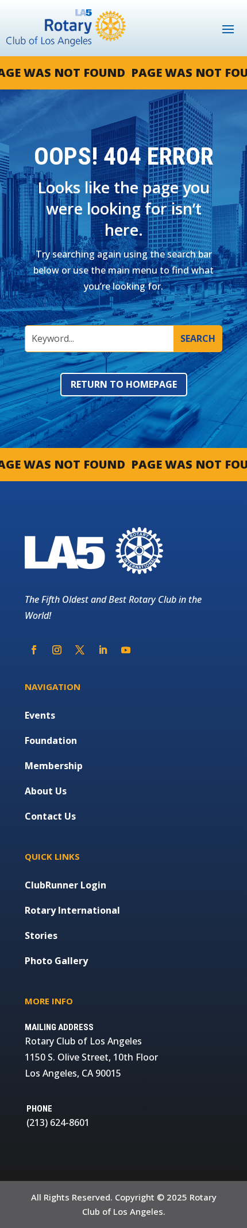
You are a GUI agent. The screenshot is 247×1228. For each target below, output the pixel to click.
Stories (41, 935)
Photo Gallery (56, 960)
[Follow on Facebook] (34, 650)
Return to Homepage (124, 384)
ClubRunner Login (65, 885)
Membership (54, 765)
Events (40, 715)
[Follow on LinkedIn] (103, 650)
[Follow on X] (80, 650)
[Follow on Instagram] (57, 650)
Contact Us (50, 816)
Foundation (51, 740)
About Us (46, 791)
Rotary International (72, 910)
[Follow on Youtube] (126, 650)
